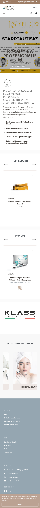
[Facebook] (5, 491)
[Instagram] (10, 491)
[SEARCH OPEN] (36, 13)
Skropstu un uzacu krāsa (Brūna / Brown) (20, 203)
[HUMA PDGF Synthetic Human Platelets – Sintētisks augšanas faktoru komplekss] (20, 261)
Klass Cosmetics (11, 274)
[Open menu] (4, 13)
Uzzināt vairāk (18, 66)
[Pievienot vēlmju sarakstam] (32, 175)
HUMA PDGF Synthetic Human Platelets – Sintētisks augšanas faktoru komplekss (20, 279)
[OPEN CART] (31, 13)
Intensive (11, 198)
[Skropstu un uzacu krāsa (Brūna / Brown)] (20, 186)
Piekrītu (20, 504)
